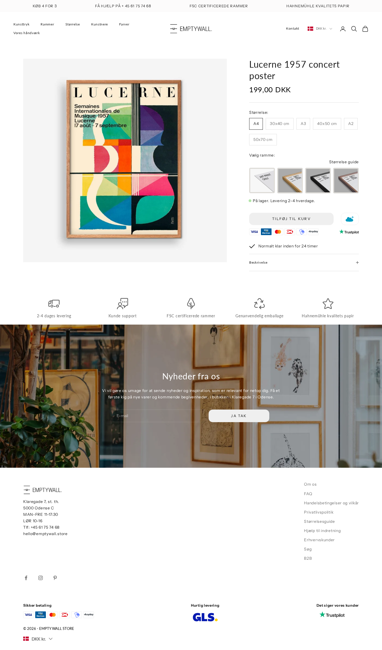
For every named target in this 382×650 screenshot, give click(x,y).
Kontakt (292, 28)
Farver (124, 24)
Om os (310, 484)
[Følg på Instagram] (40, 578)
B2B (308, 558)
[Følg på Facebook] (26, 578)
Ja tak (239, 415)
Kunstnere (99, 24)
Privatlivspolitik (318, 512)
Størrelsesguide (319, 521)
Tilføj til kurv (291, 218)
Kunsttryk (21, 24)
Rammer (47, 24)
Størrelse (72, 24)
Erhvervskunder (319, 539)
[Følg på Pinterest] (55, 578)
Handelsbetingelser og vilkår (331, 502)
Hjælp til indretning (322, 530)
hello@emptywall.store (45, 533)
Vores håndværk (26, 33)
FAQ (308, 493)
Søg (308, 549)
